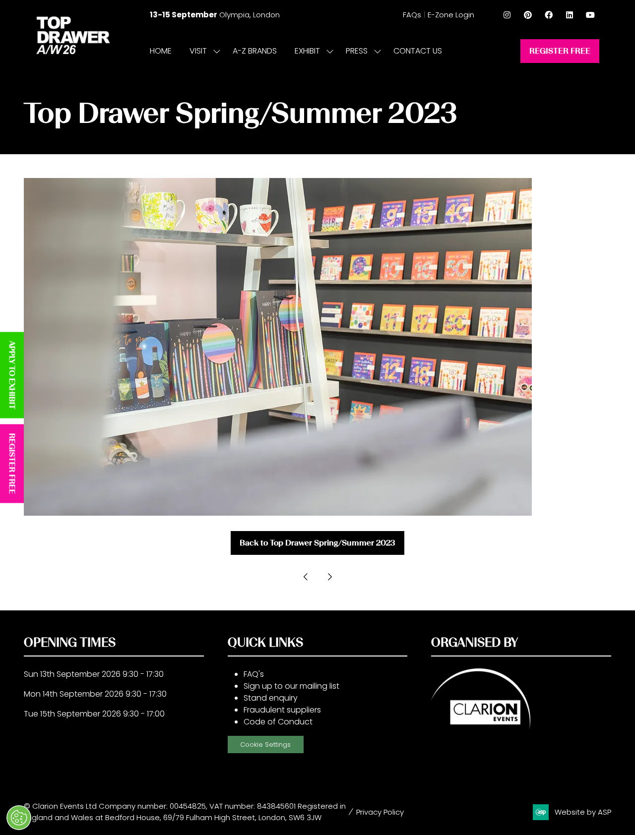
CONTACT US (417, 51)
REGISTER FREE (12, 463)
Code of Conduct (278, 721)
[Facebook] (549, 15)
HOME (161, 51)
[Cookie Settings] (18, 817)
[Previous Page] (306, 577)
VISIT (198, 51)
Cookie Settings (265, 744)
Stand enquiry (271, 698)
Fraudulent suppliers (282, 710)
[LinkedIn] (569, 15)
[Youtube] (590, 15)
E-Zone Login (451, 14)
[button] (559, 51)
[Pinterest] (528, 15)
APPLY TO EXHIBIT (12, 375)
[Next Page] (329, 577)
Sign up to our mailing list (291, 686)
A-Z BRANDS (255, 51)
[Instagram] (507, 15)
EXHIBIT (307, 51)
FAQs (412, 14)
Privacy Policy (380, 812)
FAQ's (254, 674)
